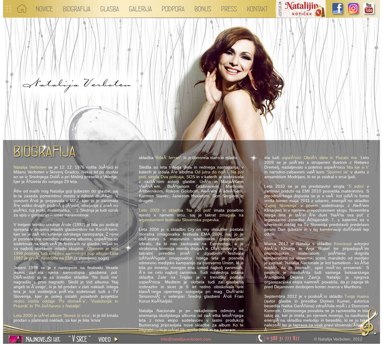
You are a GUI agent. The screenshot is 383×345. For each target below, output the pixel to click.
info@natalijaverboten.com (186, 339)
